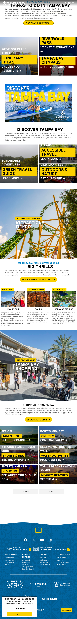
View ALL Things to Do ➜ (38, 22)
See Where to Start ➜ (38, 419)
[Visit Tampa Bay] (14, 3)
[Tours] (39, 299)
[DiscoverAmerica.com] (15, 584)
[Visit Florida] (38, 584)
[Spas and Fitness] (64, 299)
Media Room (44, 560)
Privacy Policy (45, 564)
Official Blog (44, 562)
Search (25, 491)
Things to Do (9, 560)
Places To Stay (10, 558)
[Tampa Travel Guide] (30, 549)
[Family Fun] (13, 299)
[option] (38, 224)
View (51, 491)
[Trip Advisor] (50, 599)
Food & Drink (9, 562)
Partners (43, 558)
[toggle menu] (73, 2)
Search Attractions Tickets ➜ (38, 279)
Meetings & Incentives (26, 561)
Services (25, 564)
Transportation (27, 567)
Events (7, 564)
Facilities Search (28, 569)
